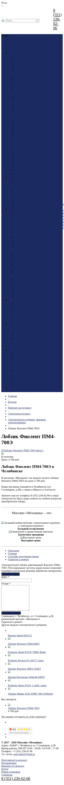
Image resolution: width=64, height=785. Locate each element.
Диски (18, 214)
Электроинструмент (26, 293)
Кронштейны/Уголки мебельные (25, 366)
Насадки (19, 123)
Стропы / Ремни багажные (24, 148)
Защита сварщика (24, 332)
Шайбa (18, 164)
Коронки (20, 241)
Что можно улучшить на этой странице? (23, 716)
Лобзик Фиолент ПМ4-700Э (24, 708)
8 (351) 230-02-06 (57, 19)
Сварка (18, 44)
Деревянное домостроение (23, 92)
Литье (18, 373)
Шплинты (20, 170)
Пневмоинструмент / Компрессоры (26, 266)
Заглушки (20, 355)
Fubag (18, 179)
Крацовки (20, 244)
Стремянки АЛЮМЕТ (21, 319)
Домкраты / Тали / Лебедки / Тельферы (26, 219)
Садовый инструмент (21, 275)
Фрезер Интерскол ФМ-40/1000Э (26, 677)
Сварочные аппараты (21, 339)
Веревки (19, 73)
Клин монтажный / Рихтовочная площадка (25, 114)
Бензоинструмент (24, 211)
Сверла (19, 279)
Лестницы (7, 44)
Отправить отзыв (11, 613)
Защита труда (22, 223)
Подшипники (22, 199)
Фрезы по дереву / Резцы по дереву (25, 283)
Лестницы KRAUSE (20, 307)
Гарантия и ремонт (18, 559)
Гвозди (18, 88)
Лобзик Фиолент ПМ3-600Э (24, 643)
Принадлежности (24, 202)
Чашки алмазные (24, 288)
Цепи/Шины (22, 205)
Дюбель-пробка (23, 105)
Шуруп (19, 173)
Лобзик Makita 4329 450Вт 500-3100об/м (30, 693)
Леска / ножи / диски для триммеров (23, 185)
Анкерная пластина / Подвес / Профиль (26, 57)
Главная (12, 396)
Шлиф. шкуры (23, 291)
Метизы (6, 41)
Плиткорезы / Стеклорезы (22, 260)
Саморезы (20, 129)
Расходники (21, 335)
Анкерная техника (25, 61)
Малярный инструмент (21, 248)
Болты (4, 769)
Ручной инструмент (26, 270)
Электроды (21, 346)
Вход (4, 2)
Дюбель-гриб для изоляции (24, 101)
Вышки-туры (22, 302)
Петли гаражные (24, 382)
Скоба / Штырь (23, 135)
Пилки (18, 255)
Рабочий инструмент (19, 407)
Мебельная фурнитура (21, 377)
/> (43, 450)
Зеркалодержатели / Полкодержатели (26, 360)
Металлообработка (25, 252)
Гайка (18, 85)
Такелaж (19, 152)
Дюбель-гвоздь (23, 97)
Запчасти (16, 41)
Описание (13, 550)
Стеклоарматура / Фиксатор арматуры (26, 142)
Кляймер (20, 120)
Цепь (18, 161)
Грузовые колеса (24, 352)
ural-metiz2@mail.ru (24, 754)
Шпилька (20, 167)
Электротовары (10, 47)
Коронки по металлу (12, 766)
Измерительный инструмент (24, 233)
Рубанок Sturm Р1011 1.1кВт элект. (27, 685)
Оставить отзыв (10, 574)
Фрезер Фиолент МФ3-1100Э (24, 668)
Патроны (20, 194)
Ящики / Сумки (23, 296)
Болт (17, 64)
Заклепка (20, 108)
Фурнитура (28, 44)
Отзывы (12, 553)
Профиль (20, 385)
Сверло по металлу (25, 132)
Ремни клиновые (10, 771)
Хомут (18, 158)
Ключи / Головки (24, 238)
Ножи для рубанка (25, 191)
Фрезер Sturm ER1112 (20, 635)
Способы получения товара (23, 556)
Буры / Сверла (23, 67)
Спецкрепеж (22, 138)
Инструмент (29, 41)
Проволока (21, 126)
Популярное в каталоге (14, 760)
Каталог (12, 402)
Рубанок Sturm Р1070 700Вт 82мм (27, 652)
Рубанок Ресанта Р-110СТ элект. (26, 660)
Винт (18, 76)
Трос (17, 155)
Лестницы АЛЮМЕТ (21, 313)
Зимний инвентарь (25, 229)
